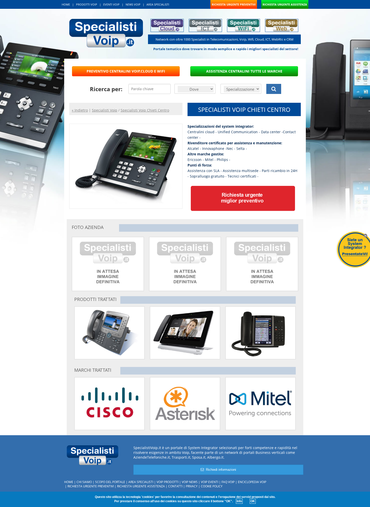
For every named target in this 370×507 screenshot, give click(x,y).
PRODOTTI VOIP (86, 4)
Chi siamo (84, 482)
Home (68, 482)
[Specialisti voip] (106, 32)
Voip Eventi (209, 482)
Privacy (192, 486)
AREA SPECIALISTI (157, 4)
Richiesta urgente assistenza (141, 486)
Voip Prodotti (167, 482)
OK (252, 501)
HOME (66, 4)
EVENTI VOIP (111, 4)
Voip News (190, 482)
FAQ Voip (228, 482)
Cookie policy (212, 486)
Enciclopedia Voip (252, 482)
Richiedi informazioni (220, 469)
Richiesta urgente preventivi (90, 486)
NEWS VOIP (133, 4)
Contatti (175, 486)
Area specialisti (140, 482)
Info (239, 501)
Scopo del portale (110, 482)
